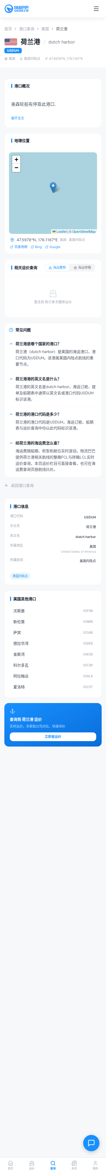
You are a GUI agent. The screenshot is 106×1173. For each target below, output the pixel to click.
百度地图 (20, 247)
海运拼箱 (84, 267)
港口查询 (26, 28)
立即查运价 (53, 737)
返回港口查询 (22, 485)
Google (54, 247)
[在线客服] (91, 1143)
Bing (38, 247)
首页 (8, 28)
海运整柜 (59, 267)
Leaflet (61, 231)
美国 (45, 28)
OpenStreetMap (84, 231)
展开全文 (17, 118)
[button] (53, 187)
